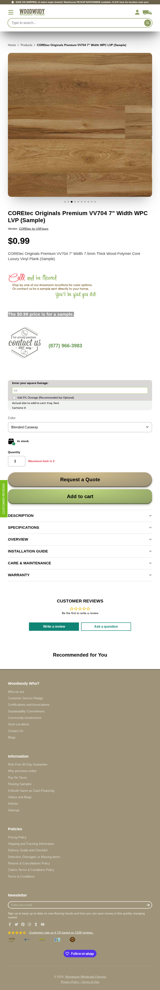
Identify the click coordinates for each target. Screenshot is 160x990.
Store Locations (18, 724)
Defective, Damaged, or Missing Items (34, 857)
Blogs (12, 737)
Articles (13, 803)
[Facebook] (10, 924)
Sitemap (13, 810)
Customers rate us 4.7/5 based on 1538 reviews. (61, 932)
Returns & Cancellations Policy (29, 863)
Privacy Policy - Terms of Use (80, 982)
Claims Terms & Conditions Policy (31, 870)
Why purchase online (22, 771)
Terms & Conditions (21, 876)
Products (26, 45)
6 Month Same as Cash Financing (31, 790)
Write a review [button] (54, 626)
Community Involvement (24, 717)
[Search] (147, 22)
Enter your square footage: (30, 383)
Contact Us (15, 731)
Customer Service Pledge (25, 698)
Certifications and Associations (29, 704)
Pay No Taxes (17, 777)
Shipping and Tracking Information (31, 843)
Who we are (16, 691)
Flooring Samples (20, 784)
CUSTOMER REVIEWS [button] (3, 498)
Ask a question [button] (106, 626)
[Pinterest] (23, 924)
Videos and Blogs (20, 797)
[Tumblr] (36, 924)
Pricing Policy (17, 837)
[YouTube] (43, 924)
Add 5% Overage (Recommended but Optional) (45, 397)
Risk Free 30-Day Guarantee (27, 764)
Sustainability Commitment (26, 711)
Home (12, 45)
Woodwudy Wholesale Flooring (85, 976)
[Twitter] (16, 924)
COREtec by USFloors (33, 228)
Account (137, 12)
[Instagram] (29, 924)
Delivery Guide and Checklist (28, 850)
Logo (32, 12)
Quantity (14, 452)
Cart (147, 12)
